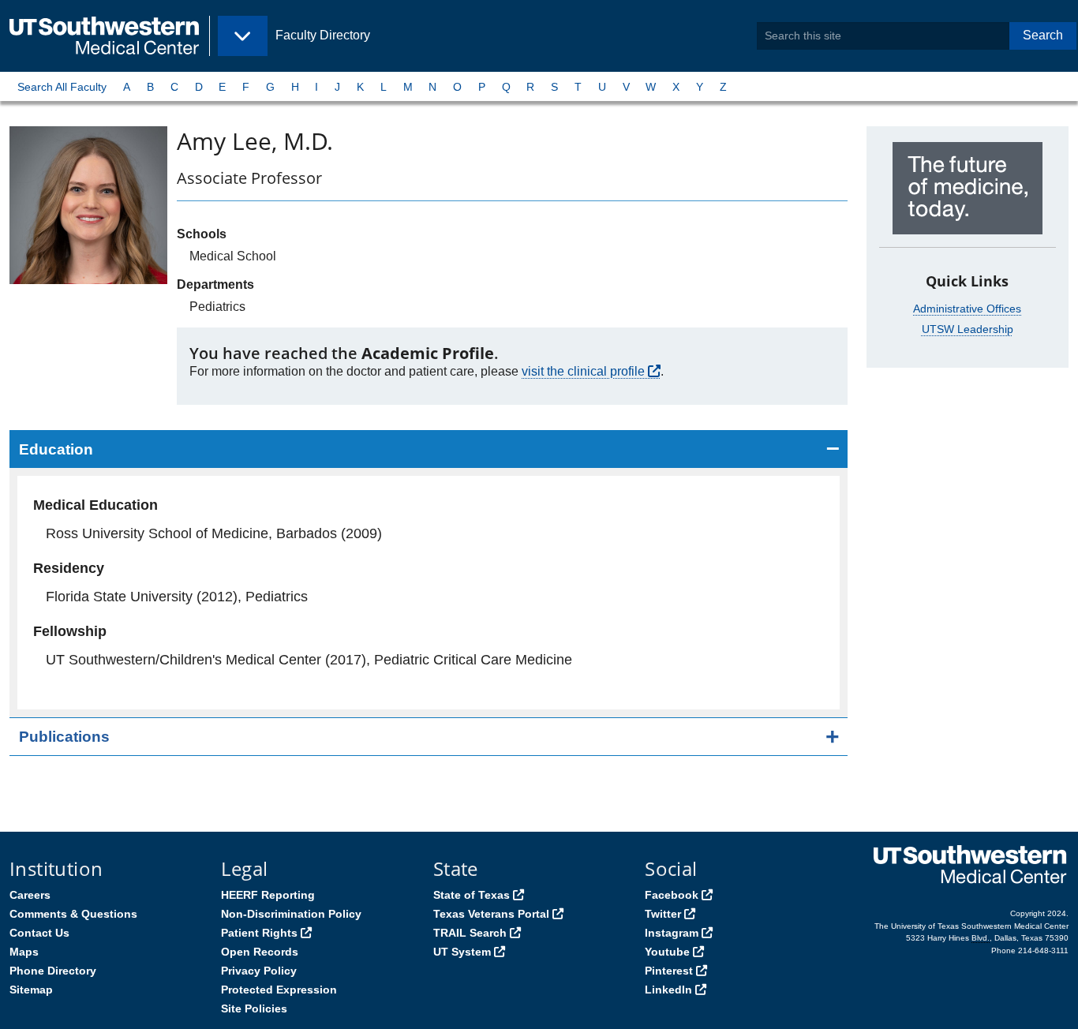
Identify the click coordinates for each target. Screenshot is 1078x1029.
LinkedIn (668, 989)
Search (1043, 35)
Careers (30, 895)
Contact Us (39, 932)
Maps (24, 951)
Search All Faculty (62, 86)
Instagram (671, 932)
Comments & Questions (73, 913)
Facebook (671, 895)
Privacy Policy (259, 970)
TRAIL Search (470, 932)
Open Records (259, 951)
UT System (462, 951)
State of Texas (471, 895)
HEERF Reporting (268, 895)
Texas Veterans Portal (491, 913)
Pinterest (669, 970)
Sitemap (31, 989)
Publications (64, 736)
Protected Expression (279, 989)
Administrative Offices (967, 308)
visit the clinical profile (583, 371)
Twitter (663, 913)
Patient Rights (259, 932)
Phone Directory (52, 970)
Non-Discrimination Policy (291, 913)
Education (56, 449)
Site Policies (254, 1008)
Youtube (667, 951)
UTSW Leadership (967, 329)
